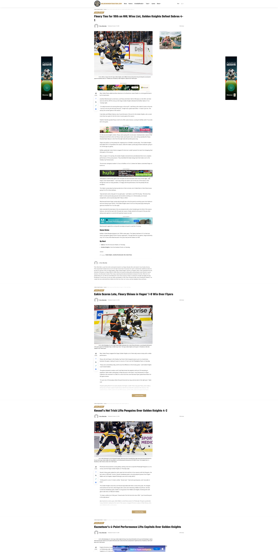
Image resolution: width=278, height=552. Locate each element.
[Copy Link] (96, 105)
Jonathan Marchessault (118, 255)
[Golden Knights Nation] (108, 3)
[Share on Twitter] (96, 102)
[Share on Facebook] (96, 98)
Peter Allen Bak (102, 26)
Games (96, 12)
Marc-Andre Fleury (128, 255)
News (101, 12)
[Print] (96, 109)
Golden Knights (108, 255)
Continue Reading (139, 395)
